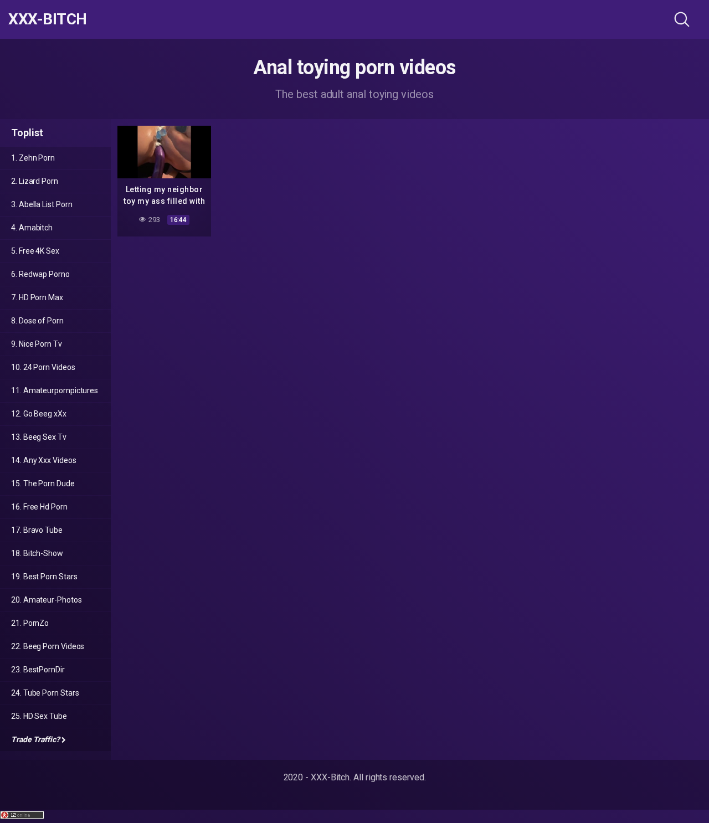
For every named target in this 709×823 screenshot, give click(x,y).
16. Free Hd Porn (39, 506)
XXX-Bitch (47, 19)
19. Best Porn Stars (44, 576)
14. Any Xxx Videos (43, 460)
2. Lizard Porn (34, 181)
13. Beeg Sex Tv (38, 437)
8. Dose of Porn (37, 320)
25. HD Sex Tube (39, 716)
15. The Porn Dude (43, 483)
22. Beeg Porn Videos (47, 646)
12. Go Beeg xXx (38, 413)
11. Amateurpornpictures (54, 390)
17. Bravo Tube (37, 530)
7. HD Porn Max (37, 297)
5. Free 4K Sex (35, 250)
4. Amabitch (32, 227)
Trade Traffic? (35, 739)
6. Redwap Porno (40, 274)
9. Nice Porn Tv (36, 344)
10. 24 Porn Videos (43, 367)
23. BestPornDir (38, 669)
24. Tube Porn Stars (45, 692)
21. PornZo (30, 623)
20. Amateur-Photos (46, 599)
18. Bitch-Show (37, 553)
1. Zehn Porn (33, 157)
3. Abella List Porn (41, 204)
